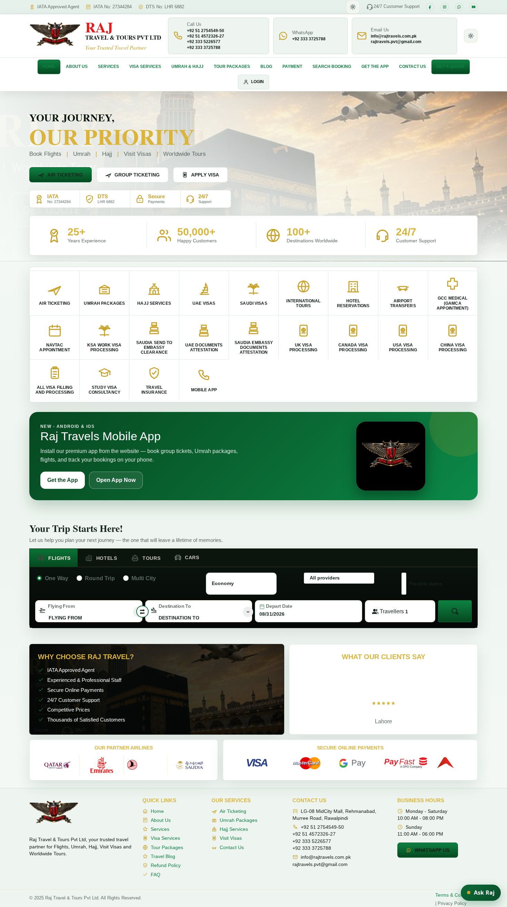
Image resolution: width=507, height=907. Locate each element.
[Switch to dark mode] (353, 7)
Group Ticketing (137, 175)
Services (108, 66)
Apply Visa (205, 175)
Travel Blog (163, 856)
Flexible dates (425, 583)
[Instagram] (444, 7)
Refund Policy (166, 865)
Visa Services (145, 66)
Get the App (375, 66)
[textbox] (88, 617)
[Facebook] (430, 7)
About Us (77, 66)
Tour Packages (232, 66)
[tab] (54, 558)
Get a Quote (451, 66)
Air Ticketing (65, 175)
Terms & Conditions (456, 895)
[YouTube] (473, 7)
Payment (292, 66)
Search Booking (331, 66)
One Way (56, 578)
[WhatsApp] (459, 7)
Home (49, 66)
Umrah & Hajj (187, 66)
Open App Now (116, 480)
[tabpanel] (253, 596)
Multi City (143, 578)
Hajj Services (234, 829)
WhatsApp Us (432, 850)
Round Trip (100, 578)
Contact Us (412, 66)
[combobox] (88, 611)
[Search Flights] (455, 611)
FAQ (155, 874)
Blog (266, 66)
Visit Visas (231, 838)
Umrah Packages (238, 820)
